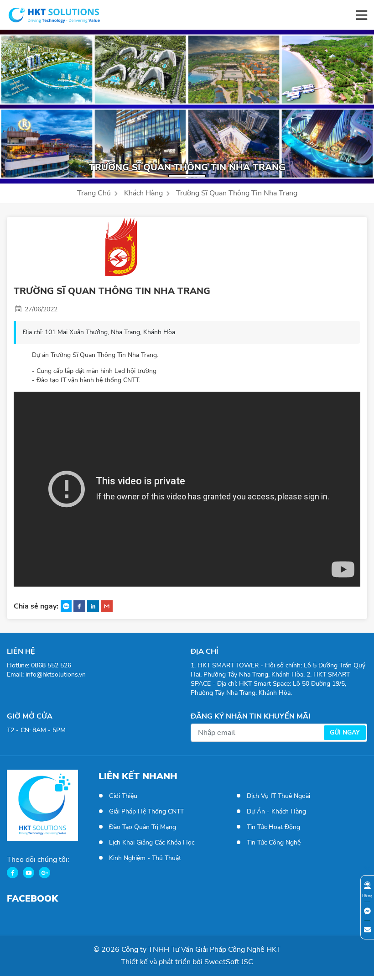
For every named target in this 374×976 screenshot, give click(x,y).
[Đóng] (367, 868)
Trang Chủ (95, 193)
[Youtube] (28, 872)
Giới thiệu (123, 796)
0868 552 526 (51, 665)
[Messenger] (367, 911)
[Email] (367, 929)
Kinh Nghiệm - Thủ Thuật (145, 858)
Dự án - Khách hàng (276, 811)
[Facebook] (12, 872)
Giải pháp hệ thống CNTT (146, 811)
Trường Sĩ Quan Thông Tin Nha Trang (236, 193)
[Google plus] (44, 872)
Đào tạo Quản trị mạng (142, 827)
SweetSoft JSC (228, 962)
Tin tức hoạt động (273, 827)
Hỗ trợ (367, 895)
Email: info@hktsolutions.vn (46, 674)
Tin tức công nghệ (274, 842)
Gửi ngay (345, 732)
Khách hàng (144, 193)
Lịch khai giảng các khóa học (151, 842)
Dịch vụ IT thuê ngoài (278, 796)
